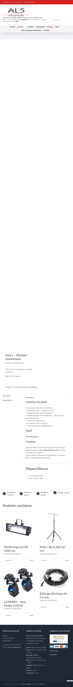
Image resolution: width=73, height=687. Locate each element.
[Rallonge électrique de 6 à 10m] (54, 578)
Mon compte (54, 651)
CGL (36, 684)
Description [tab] (7, 396)
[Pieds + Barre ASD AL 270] (54, 527)
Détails (31, 560)
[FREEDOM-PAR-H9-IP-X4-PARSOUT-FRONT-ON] (19, 197)
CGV (33, 684)
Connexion (53, 655)
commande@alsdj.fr (29, 2)
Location (16, 387)
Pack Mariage (32, 387)
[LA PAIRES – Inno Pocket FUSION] (19, 582)
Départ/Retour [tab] (8, 400)
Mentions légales (26, 684)
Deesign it (42, 684)
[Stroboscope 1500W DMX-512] (19, 527)
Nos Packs (23, 387)
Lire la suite (8, 560)
